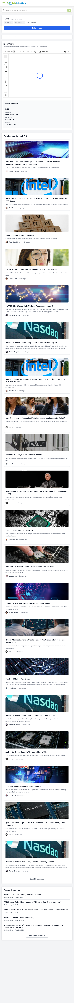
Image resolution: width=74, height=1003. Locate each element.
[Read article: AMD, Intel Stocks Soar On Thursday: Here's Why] (37, 746)
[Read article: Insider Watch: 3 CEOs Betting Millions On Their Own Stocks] (37, 264)
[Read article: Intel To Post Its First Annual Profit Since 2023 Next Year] (37, 562)
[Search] (69, 10)
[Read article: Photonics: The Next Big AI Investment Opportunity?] (37, 598)
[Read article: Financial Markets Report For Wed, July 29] (37, 781)
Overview (7, 37)
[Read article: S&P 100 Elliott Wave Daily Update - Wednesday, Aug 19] (37, 301)
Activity (15, 37)
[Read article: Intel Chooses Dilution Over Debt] (37, 525)
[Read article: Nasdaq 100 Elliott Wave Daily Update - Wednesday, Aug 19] (37, 337)
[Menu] (4, 3)
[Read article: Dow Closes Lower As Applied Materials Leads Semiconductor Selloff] (37, 413)
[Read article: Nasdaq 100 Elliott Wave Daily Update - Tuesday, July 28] (37, 857)
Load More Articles (37, 879)
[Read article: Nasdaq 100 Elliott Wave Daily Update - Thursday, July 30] (37, 710)
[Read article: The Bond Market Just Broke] (37, 674)
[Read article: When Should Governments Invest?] (37, 229)
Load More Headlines (37, 935)
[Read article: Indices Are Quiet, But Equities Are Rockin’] (37, 449)
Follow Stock (37, 28)
